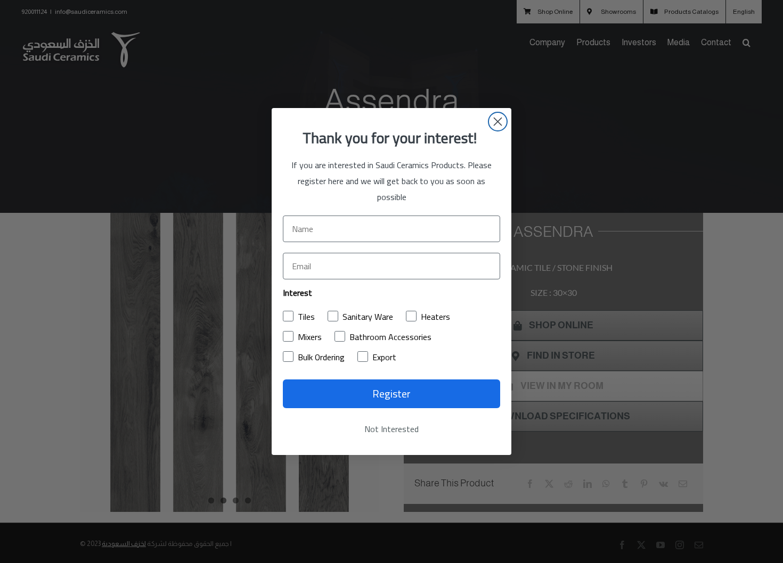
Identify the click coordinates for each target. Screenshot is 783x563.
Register (391, 393)
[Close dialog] (497, 121)
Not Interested (391, 429)
